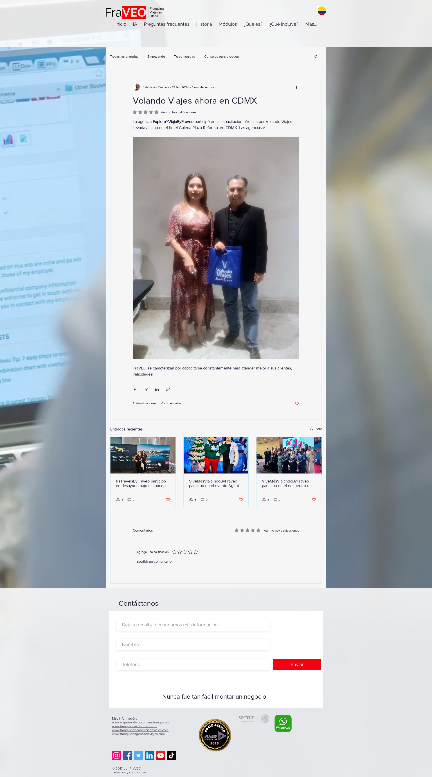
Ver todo (316, 428)
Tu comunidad (184, 56)
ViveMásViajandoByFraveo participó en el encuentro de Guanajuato (287, 483)
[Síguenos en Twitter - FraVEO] (138, 755)
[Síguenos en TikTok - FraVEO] (171, 755)
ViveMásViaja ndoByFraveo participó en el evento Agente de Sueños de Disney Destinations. (215, 483)
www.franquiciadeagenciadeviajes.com (140, 730)
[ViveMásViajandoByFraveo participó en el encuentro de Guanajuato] (289, 455)
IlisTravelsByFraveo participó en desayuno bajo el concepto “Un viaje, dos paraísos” (142, 483)
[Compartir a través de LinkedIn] (157, 389)
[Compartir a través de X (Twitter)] (146, 389)
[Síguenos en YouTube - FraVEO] (160, 755)
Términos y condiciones (129, 772)
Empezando (156, 56)
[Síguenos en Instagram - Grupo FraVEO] (116, 755)
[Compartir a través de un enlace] (168, 389)
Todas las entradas (124, 56)
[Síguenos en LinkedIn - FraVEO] (149, 755)
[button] (316, 56)
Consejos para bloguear (222, 56)
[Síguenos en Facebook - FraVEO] (127, 755)
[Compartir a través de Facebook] (135, 389)
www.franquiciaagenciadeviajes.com (138, 734)
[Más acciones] (296, 87)
